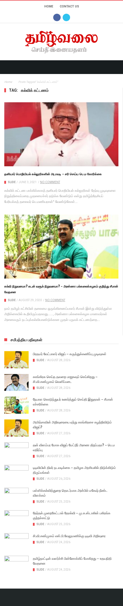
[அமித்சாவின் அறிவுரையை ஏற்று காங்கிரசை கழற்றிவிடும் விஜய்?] (16, 428)
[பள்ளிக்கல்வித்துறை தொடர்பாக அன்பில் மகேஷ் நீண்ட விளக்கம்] (16, 496)
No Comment (50, 182)
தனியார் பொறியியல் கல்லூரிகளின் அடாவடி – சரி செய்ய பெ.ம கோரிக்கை (53, 173)
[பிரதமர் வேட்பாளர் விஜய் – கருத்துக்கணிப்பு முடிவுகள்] (16, 359)
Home (48, 6)
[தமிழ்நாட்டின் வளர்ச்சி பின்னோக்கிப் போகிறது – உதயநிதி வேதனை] (16, 564)
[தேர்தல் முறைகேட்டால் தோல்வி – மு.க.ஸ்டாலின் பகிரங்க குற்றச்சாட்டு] (16, 518)
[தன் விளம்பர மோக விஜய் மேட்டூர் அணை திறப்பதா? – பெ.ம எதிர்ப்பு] (16, 450)
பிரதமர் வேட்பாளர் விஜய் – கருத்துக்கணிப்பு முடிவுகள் (69, 353)
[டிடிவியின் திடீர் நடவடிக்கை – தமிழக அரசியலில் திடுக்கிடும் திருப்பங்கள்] (16, 473)
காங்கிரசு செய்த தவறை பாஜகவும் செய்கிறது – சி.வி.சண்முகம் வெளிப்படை (65, 379)
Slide (12, 182)
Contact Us (69, 6)
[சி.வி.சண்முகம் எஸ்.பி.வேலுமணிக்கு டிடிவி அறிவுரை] (16, 541)
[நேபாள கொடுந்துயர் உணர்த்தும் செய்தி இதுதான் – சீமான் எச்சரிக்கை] (16, 405)
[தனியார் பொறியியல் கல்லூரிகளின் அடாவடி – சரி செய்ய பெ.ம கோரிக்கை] (61, 134)
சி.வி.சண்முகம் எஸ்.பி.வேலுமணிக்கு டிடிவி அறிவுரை (69, 535)
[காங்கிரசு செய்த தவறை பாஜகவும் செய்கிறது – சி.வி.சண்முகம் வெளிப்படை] (16, 382)
